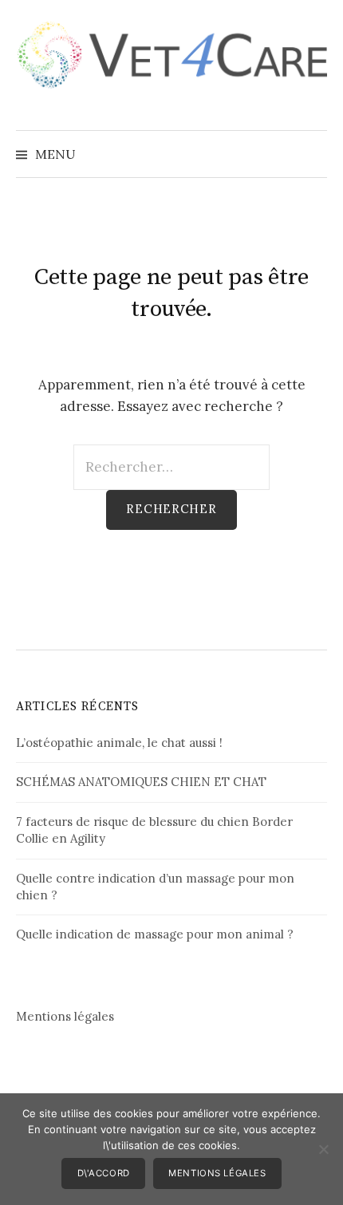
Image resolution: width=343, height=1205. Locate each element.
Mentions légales (65, 1016)
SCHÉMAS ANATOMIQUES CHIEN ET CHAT (141, 781)
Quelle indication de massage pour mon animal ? (155, 934)
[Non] (323, 1149)
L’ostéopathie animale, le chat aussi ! (119, 742)
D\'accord (103, 1173)
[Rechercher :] (313, 154)
